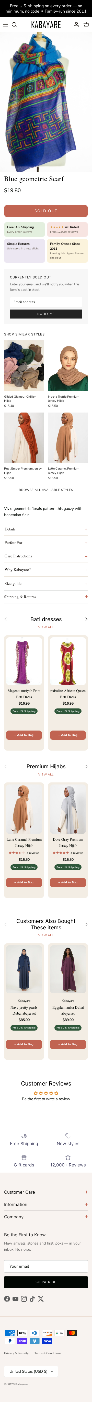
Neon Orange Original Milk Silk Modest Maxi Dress (58, 1382)
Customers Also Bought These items (46, 924)
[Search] (16, 24)
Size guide (13, 583)
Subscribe (46, 1282)
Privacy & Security (16, 1353)
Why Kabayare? (18, 569)
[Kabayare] (46, 24)
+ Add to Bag (23, 735)
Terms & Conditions (47, 1353)
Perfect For (13, 542)
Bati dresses (46, 619)
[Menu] (5, 24)
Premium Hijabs (46, 766)
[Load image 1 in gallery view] (46, 102)
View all (46, 627)
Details (10, 528)
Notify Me (46, 314)
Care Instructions (18, 555)
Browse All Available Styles (46, 490)
